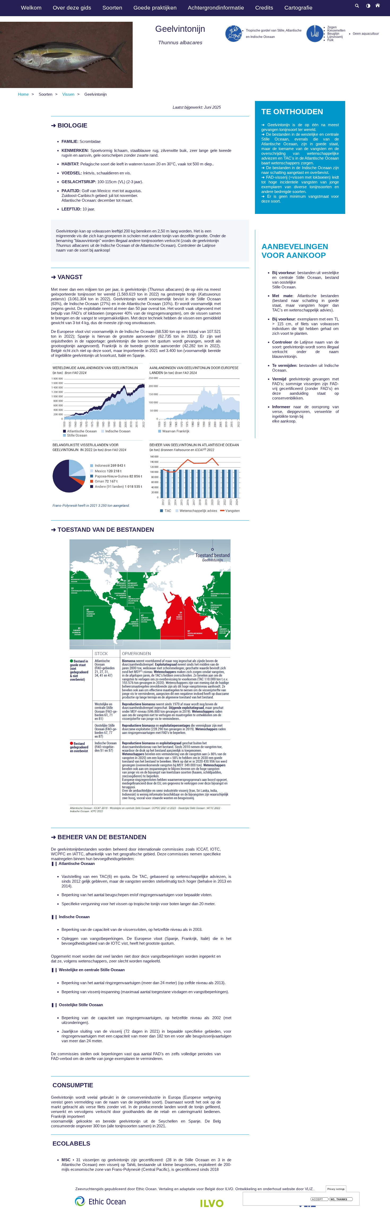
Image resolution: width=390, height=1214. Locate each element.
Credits (264, 7)
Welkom (31, 7)
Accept (317, 1199)
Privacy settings (336, 1188)
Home (23, 94)
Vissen (68, 94)
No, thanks (339, 1199)
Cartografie (298, 7)
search (356, 5)
